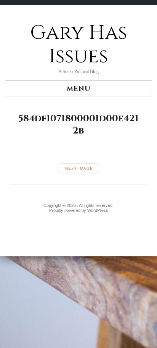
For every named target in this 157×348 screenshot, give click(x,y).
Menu (79, 88)
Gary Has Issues (78, 44)
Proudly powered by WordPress (78, 210)
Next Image (79, 168)
